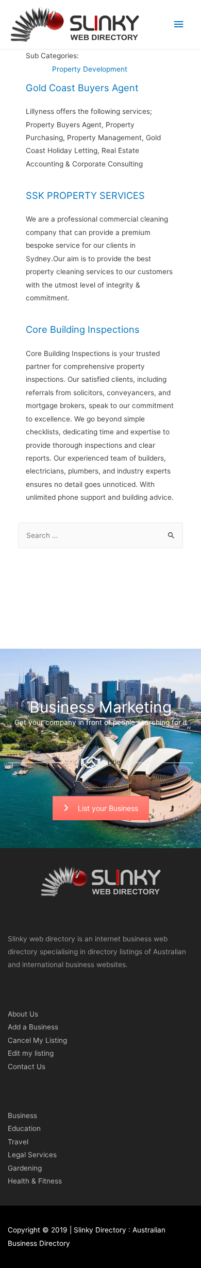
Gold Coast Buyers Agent (82, 87)
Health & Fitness (35, 1181)
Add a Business (33, 1027)
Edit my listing (31, 1053)
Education (24, 1128)
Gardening (25, 1168)
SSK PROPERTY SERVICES (85, 195)
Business (22, 1115)
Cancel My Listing (37, 1040)
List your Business (108, 808)
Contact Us (26, 1066)
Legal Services (32, 1155)
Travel (18, 1142)
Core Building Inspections (83, 329)
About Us (23, 1014)
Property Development (89, 69)
